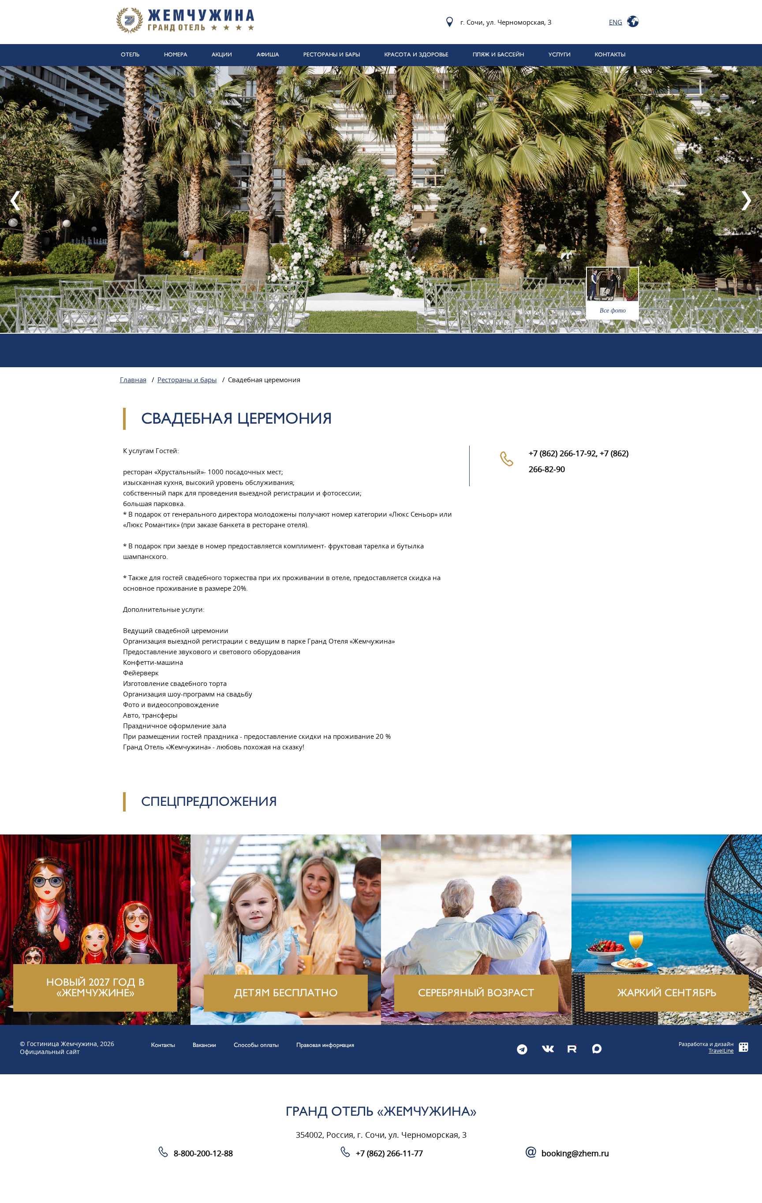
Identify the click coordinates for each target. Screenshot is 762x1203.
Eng (615, 22)
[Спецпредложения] (95, 929)
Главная (133, 380)
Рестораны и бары (187, 380)
